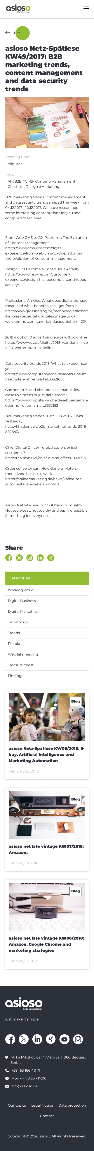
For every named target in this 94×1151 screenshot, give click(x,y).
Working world (21, 590)
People (14, 644)
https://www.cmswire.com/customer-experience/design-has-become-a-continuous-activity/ (46, 279)
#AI (8, 181)
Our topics (17, 1105)
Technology (18, 622)
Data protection (72, 1105)
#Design (30, 187)
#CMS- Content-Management (49, 181)
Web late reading (23, 654)
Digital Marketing (23, 611)
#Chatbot (13, 187)
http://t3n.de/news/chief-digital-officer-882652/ (45, 458)
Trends (14, 633)
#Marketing (49, 187)
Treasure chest (21, 665)
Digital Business (22, 601)
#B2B (17, 181)
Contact (47, 1116)
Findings (15, 676)
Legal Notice (42, 1105)
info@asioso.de (24, 1086)
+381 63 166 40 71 (25, 1070)
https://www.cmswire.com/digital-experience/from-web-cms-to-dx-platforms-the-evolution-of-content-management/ (43, 253)
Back (18, 33)
